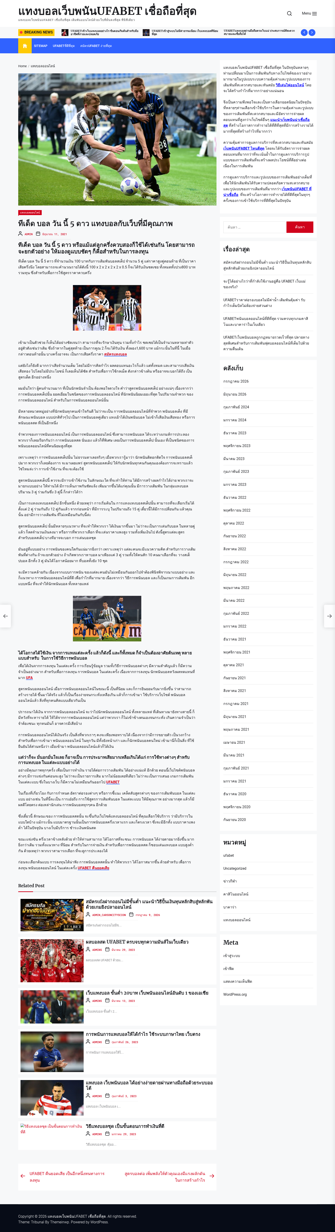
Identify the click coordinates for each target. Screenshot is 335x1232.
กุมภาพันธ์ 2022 (236, 613)
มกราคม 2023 (234, 484)
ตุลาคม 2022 (233, 523)
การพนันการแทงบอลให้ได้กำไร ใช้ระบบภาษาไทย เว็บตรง (143, 1034)
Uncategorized (234, 868)
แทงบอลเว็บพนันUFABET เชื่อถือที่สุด (107, 11)
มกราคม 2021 (234, 781)
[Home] (25, 46)
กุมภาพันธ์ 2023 (236, 471)
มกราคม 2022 (234, 626)
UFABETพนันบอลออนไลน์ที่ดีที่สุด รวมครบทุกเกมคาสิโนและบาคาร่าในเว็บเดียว (265, 321)
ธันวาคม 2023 (234, 433)
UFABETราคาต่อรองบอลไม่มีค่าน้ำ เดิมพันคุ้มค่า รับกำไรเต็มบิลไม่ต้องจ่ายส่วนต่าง (264, 303)
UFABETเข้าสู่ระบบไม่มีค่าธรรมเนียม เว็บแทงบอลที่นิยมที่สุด (100, 32)
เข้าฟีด (228, 969)
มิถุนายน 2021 (234, 717)
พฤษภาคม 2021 (236, 729)
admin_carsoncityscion (109, 915)
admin (29, 234)
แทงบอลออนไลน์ (30, 212)
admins (97, 950)
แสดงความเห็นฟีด (237, 981)
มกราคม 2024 (234, 420)
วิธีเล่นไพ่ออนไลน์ (290, 85)
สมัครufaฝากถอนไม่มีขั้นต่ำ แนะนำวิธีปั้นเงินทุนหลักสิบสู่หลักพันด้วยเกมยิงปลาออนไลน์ (149, 904)
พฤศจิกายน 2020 (236, 807)
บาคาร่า (229, 907)
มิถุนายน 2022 (234, 575)
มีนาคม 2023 (234, 459)
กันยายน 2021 (234, 678)
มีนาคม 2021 (234, 755)
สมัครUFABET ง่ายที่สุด (96, 46)
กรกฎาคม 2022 (236, 562)
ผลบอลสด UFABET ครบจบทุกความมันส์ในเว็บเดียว (137, 942)
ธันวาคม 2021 (234, 639)
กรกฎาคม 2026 (236, 381)
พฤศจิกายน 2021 (236, 652)
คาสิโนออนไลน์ (235, 894)
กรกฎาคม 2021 (236, 704)
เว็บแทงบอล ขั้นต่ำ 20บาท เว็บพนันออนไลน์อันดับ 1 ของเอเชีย (147, 993)
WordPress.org (235, 994)
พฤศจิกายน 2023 (236, 446)
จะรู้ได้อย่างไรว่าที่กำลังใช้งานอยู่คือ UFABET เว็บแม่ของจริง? (264, 284)
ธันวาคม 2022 (234, 497)
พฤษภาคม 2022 (236, 588)
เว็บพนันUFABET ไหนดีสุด (243, 148)
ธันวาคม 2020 (234, 794)
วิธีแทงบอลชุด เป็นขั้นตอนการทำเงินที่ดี (125, 1126)
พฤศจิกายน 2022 (236, 510)
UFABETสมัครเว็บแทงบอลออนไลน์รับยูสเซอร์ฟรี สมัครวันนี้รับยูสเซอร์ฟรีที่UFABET (264, 32)
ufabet (228, 855)
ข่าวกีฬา (230, 881)
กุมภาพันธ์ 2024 (236, 407)
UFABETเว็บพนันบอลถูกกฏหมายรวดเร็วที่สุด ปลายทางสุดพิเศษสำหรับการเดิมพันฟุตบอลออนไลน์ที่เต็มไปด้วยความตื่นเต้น (266, 343)
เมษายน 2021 (234, 742)
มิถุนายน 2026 (234, 394)
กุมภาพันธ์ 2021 (236, 768)
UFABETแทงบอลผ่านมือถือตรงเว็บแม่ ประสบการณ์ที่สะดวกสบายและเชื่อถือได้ (174, 32)
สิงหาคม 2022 (234, 549)
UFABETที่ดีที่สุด (64, 46)
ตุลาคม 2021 (233, 665)
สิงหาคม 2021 (234, 691)
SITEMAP (40, 46)
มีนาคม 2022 (234, 600)
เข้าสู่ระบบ (231, 956)
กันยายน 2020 (234, 820)
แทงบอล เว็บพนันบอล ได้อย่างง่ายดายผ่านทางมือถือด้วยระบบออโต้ (149, 1085)
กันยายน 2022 (234, 536)
